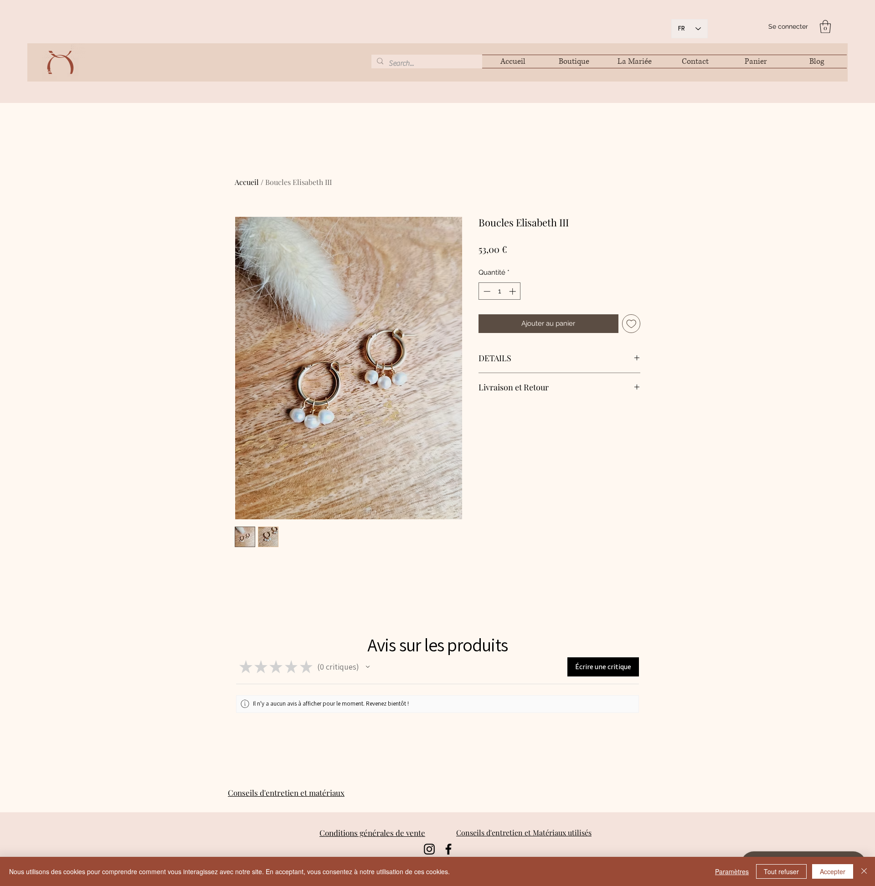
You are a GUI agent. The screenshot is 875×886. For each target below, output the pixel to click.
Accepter (832, 871)
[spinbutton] (499, 291)
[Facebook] (448, 849)
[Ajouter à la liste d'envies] (631, 323)
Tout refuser (781, 871)
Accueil (247, 182)
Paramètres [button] (732, 871)
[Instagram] (429, 849)
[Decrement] (486, 291)
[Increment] (513, 291)
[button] (825, 26)
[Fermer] (864, 871)
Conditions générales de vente (372, 833)
